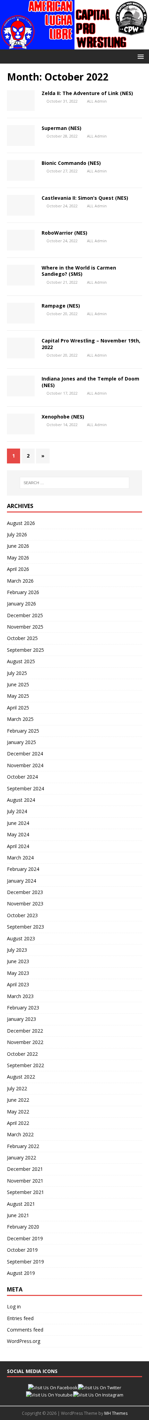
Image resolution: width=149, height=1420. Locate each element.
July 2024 (17, 811)
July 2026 (17, 534)
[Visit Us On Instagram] (98, 1395)
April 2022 (18, 1123)
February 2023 (23, 1007)
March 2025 (20, 719)
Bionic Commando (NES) (71, 163)
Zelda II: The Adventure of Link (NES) (87, 93)
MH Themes (116, 1413)
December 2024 (25, 753)
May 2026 (18, 557)
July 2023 (17, 950)
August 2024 (21, 800)
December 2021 (25, 1169)
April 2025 (18, 707)
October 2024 (22, 776)
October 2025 (22, 638)
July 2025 (17, 673)
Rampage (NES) (61, 305)
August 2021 (21, 1204)
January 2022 (21, 1157)
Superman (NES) (61, 128)
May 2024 (18, 834)
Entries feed (20, 1318)
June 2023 (18, 961)
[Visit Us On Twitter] (99, 1387)
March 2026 (20, 580)
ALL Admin (97, 101)
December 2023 (25, 892)
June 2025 (18, 684)
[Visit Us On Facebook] (53, 1387)
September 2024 (25, 788)
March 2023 (20, 996)
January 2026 (21, 603)
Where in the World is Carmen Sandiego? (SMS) (79, 270)
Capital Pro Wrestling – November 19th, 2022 (91, 343)
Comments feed (25, 1329)
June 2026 (18, 546)
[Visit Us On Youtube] (49, 1395)
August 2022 (21, 1076)
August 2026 (21, 523)
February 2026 (23, 592)
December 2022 (25, 1030)
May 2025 (18, 696)
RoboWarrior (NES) (64, 232)
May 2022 (18, 1111)
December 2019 (25, 1238)
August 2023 (21, 938)
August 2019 (21, 1273)
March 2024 (20, 857)
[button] (139, 56)
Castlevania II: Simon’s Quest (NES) (85, 198)
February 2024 (23, 869)
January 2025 (21, 742)
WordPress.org (23, 1341)
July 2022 (17, 1088)
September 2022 (25, 1065)
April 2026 (18, 569)
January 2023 (21, 1019)
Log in (14, 1306)
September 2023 (25, 926)
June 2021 (18, 1215)
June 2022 (18, 1100)
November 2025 (25, 626)
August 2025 (21, 661)
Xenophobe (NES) (63, 416)
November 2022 (25, 1042)
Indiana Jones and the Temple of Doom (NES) (90, 381)
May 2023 (18, 973)
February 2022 (23, 1146)
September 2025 (25, 650)
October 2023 (22, 915)
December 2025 (25, 615)
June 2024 (18, 823)
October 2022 (22, 1054)
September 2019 (25, 1261)
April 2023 (18, 984)
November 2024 (25, 765)
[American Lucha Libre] (74, 45)
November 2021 (25, 1180)
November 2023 (25, 903)
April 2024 (18, 846)
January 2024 (21, 880)
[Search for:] (74, 483)
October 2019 (22, 1250)
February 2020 (23, 1226)
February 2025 (23, 730)
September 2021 (25, 1192)
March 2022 (20, 1134)
